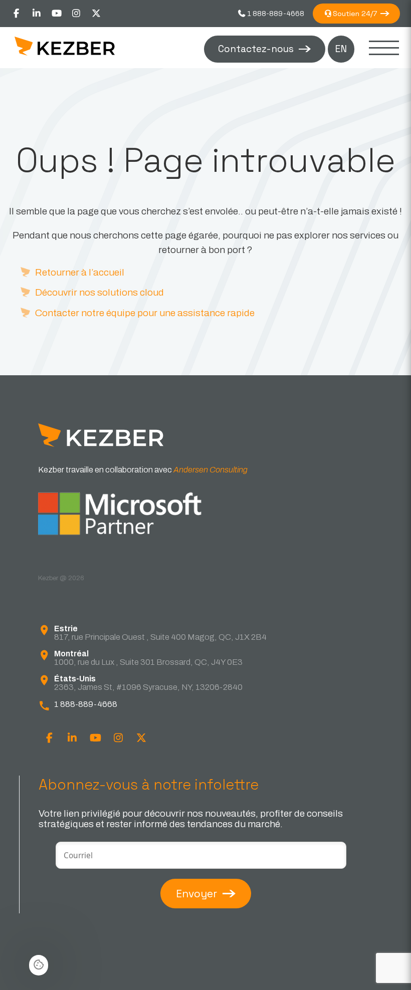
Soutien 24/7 (355, 13)
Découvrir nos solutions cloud (99, 292)
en (341, 49)
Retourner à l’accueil (79, 272)
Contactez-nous (256, 49)
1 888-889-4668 (275, 14)
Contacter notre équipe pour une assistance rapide (145, 313)
